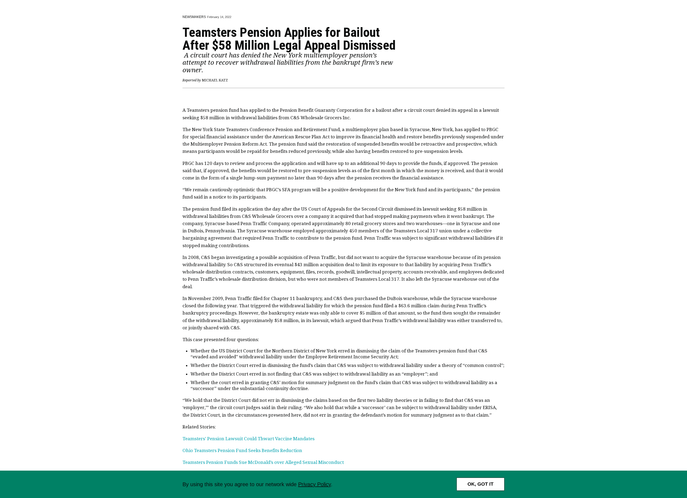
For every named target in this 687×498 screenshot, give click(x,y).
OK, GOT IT (480, 484)
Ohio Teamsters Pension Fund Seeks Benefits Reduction (242, 450)
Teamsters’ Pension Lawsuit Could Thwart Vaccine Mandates (248, 438)
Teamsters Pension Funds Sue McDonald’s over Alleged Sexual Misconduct (263, 462)
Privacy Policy (314, 484)
